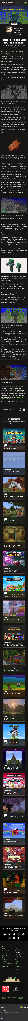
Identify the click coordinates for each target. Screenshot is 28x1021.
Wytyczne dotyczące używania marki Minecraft (9, 998)
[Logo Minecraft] (7, 3)
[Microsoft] (24, 1007)
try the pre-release (17, 387)
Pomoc (16, 959)
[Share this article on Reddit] (20, 409)
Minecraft (4, 948)
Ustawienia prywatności (8, 1018)
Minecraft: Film (5, 966)
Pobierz (16, 965)
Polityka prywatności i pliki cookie (7, 1010)
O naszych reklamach (5, 1016)
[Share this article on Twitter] (16, 409)
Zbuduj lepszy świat (6, 965)
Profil (16, 970)
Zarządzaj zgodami (21, 998)
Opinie (16, 961)
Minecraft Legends (6, 953)
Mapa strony (17, 963)
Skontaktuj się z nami (19, 966)
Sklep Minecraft (18, 950)
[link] (4, 934)
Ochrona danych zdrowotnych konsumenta (9, 1012)
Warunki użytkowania (5, 1014)
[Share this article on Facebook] (24, 409)
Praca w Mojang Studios (7, 963)
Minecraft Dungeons (6, 952)
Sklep (16, 948)
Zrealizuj (17, 972)
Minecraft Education (6, 955)
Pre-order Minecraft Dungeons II (13, 9)
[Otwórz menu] (25, 2)
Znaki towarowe (14, 1014)
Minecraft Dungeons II (6, 950)
